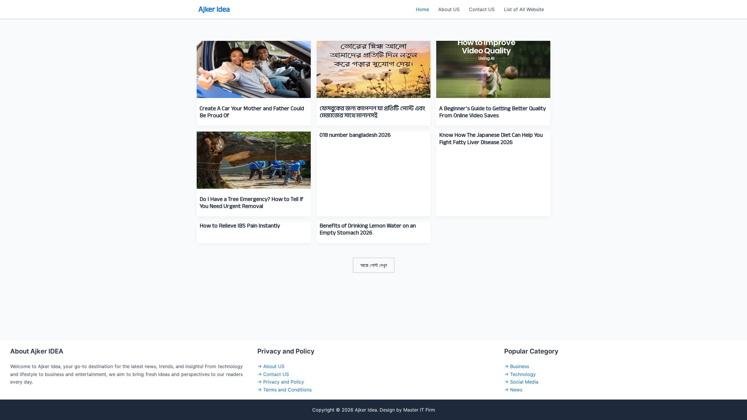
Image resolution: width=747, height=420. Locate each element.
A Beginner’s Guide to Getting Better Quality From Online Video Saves (492, 112)
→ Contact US (273, 374)
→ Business (516, 366)
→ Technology (520, 374)
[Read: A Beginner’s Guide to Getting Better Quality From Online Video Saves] (493, 65)
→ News (513, 390)
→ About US (271, 366)
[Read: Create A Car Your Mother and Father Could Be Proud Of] (254, 65)
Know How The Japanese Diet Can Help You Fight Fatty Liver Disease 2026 (491, 139)
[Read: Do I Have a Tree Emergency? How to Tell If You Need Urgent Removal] (254, 156)
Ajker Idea (214, 9)
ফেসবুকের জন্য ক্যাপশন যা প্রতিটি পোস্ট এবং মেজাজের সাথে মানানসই (372, 112)
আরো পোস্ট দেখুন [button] (373, 265)
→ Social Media (521, 382)
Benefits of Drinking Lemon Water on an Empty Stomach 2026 (368, 229)
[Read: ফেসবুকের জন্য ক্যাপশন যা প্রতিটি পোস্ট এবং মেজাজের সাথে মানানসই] (374, 65)
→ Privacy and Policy (280, 382)
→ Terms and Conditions (284, 390)
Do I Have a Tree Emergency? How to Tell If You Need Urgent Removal (251, 203)
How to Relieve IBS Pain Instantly (240, 225)
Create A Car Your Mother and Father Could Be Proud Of (252, 112)
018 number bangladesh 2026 (355, 135)
